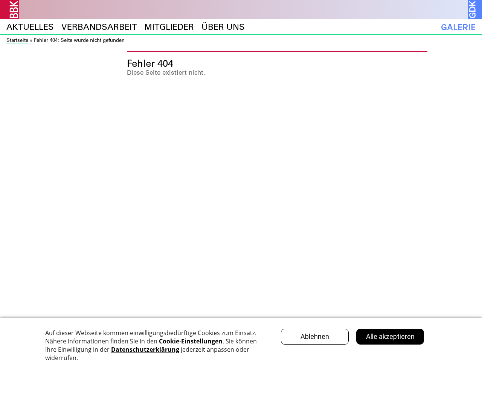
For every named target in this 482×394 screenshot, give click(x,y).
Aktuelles (30, 27)
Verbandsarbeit (99, 27)
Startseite (17, 40)
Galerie (458, 27)
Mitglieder (169, 27)
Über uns (223, 27)
